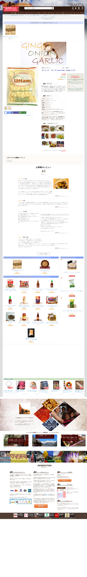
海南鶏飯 (45, 131)
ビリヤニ (45, 139)
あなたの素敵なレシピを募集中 (51, 150)
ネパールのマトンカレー (45, 145)
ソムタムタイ (61, 147)
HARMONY (51, 98)
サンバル (53, 139)
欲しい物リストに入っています (76, 86)
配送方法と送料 (47, 495)
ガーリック (9, 161)
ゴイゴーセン (53, 131)
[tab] (6, 13)
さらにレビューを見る (43, 253)
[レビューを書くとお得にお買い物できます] (22, 114)
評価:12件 (64, 79)
